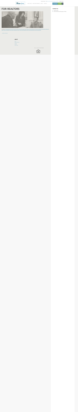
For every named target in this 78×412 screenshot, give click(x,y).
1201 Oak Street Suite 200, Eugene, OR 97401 (53, 1)
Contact (45, 3)
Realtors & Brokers (36, 3)
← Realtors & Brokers (5, 33)
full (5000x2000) (7, 29)
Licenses (16, 44)
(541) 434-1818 (56, 10)
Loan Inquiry (55, 3)
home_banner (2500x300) (13, 30)
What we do (30, 3)
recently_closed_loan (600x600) (21, 30)
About (42, 3)
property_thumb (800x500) (30, 30)
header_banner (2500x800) (5, 30)
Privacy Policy (16, 45)
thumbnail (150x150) (13, 29)
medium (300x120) (19, 29)
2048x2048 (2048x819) (45, 29)
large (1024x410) (32, 29)
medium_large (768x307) (25, 29)
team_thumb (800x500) (37, 30)
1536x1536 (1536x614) (38, 29)
